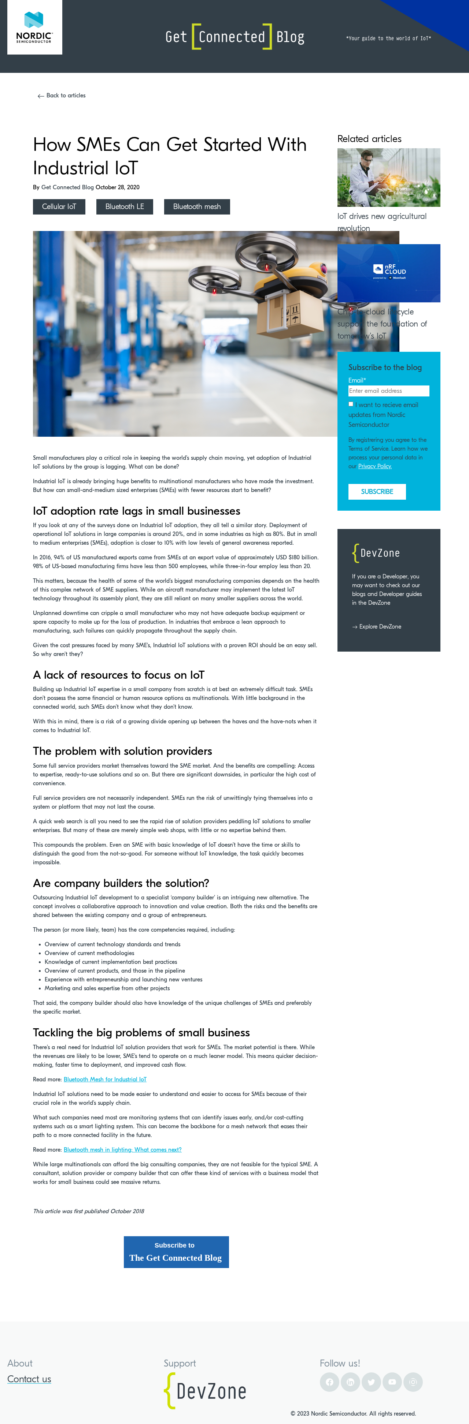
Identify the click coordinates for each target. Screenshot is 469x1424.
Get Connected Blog (68, 187)
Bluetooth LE (125, 206)
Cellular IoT (59, 206)
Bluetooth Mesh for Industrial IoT (105, 1079)
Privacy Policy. (375, 466)
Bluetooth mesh (197, 206)
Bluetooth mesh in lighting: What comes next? (123, 1150)
